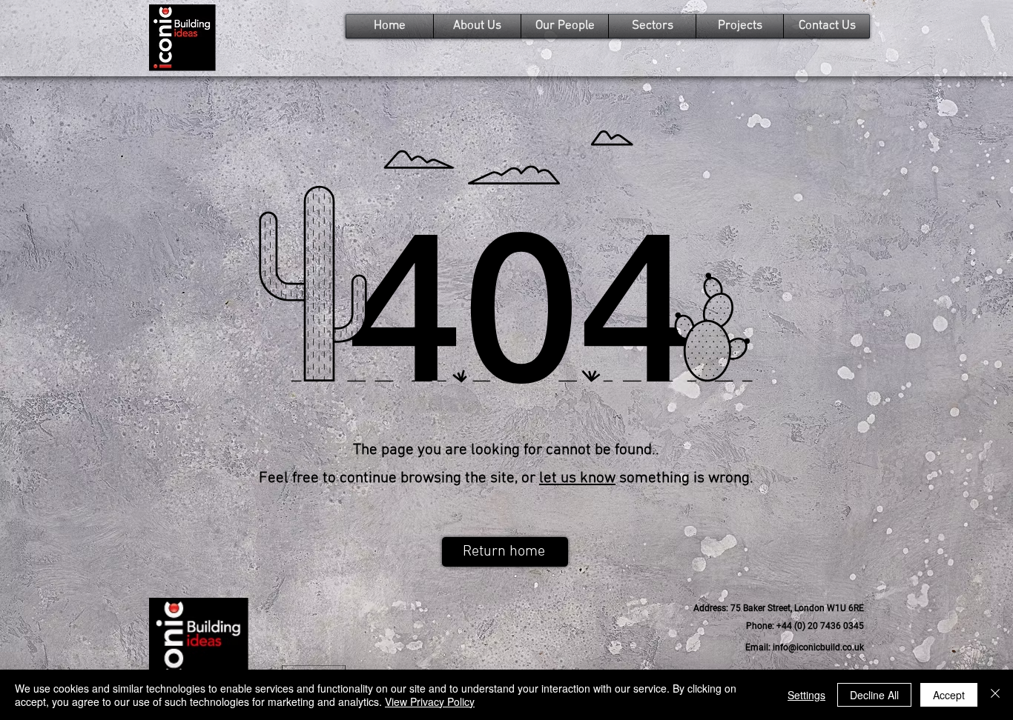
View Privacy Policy (430, 701)
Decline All (874, 694)
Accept (949, 694)
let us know (577, 478)
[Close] (995, 694)
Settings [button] (806, 694)
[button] (778, 609)
